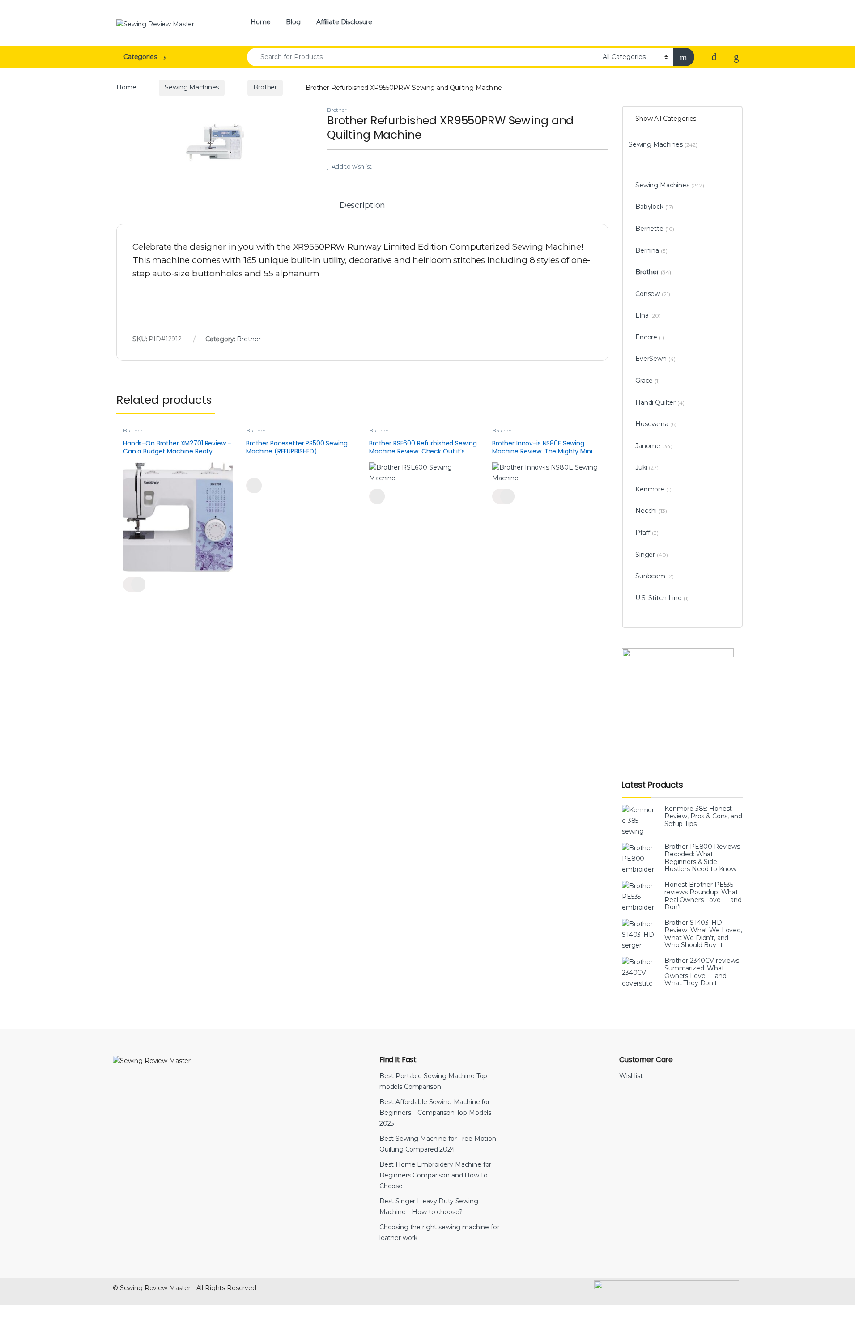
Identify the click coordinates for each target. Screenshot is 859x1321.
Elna (648, 315)
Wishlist (631, 1076)
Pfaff (647, 533)
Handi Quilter (660, 402)
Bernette (654, 228)
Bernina (651, 250)
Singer (651, 554)
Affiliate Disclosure (344, 22)
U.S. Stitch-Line (662, 598)
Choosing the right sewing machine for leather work (439, 1232)
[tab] (362, 209)
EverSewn (655, 359)
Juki (647, 467)
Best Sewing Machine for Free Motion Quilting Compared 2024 (437, 1144)
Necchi (651, 511)
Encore (649, 337)
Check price (134, 584)
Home (260, 22)
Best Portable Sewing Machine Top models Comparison (433, 1081)
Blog (293, 22)
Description (362, 205)
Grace (647, 381)
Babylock (654, 207)
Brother (265, 87)
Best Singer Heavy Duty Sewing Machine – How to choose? (428, 1206)
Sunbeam (654, 576)
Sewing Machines (192, 87)
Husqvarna (655, 424)
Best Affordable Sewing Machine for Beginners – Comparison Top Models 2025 (435, 1112)
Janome (653, 446)
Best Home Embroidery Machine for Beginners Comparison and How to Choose (435, 1175)
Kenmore (653, 489)
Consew (652, 294)
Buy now (254, 485)
